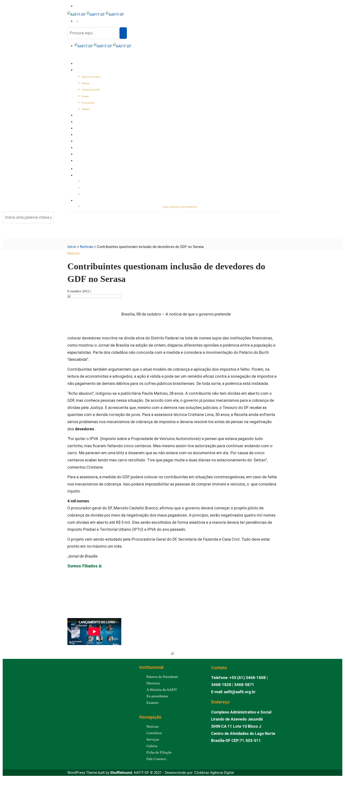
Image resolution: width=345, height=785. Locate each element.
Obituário (86, 109)
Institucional (83, 70)
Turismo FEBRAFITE (85, 141)
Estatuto (85, 96)
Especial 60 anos (84, 115)
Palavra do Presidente (91, 77)
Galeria (79, 148)
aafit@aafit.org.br (240, 692)
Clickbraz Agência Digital (214, 772)
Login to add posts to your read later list (180, 207)
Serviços (80, 128)
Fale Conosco (83, 161)
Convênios (81, 135)
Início (78, 64)
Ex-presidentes (88, 103)
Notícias (80, 122)
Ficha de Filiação (159, 752)
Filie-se (79, 154)
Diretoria (85, 83)
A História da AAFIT (91, 90)
